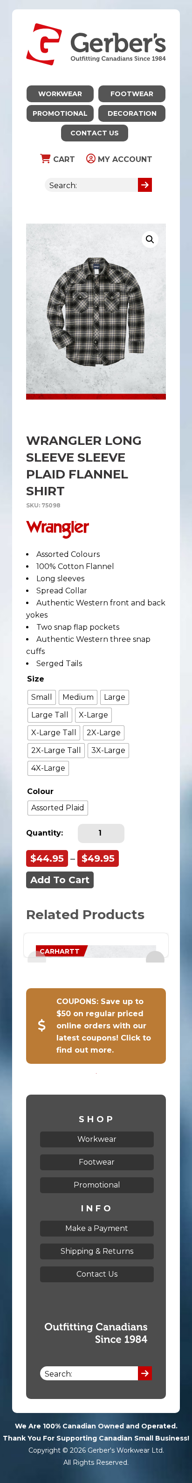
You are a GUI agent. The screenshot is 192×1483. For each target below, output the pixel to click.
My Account (124, 159)
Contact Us (94, 133)
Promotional (60, 113)
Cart (63, 159)
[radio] (41, 697)
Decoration (132, 113)
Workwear (60, 94)
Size (35, 679)
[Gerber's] (96, 15)
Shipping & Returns (97, 1251)
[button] (150, 239)
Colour (40, 791)
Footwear (131, 94)
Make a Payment (96, 1228)
